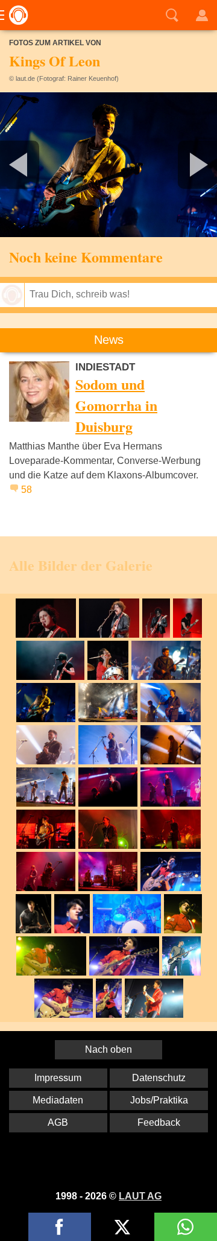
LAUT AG (140, 1196)
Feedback (158, 1122)
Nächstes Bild (108, 164)
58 (26, 489)
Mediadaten (58, 1100)
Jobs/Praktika (159, 1100)
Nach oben (108, 1049)
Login (202, 15)
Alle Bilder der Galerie (81, 565)
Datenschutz (159, 1078)
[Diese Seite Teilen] (59, 1227)
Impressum (57, 1078)
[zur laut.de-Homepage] (15, 15)
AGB (58, 1122)
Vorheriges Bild (36, 164)
